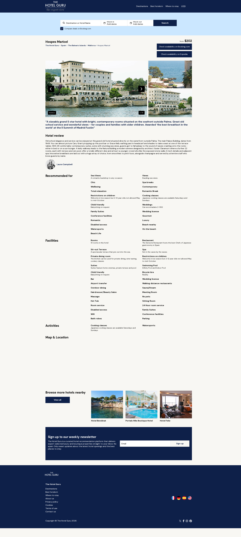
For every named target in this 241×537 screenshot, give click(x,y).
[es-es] (184, 498)
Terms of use (51, 508)
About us (49, 498)
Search (165, 23)
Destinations (142, 6)
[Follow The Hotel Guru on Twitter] (180, 521)
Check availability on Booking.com (174, 46)
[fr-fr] (173, 498)
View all (57, 400)
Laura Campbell (64, 164)
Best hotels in (156, 6)
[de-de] (179, 498)
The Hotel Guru (53, 484)
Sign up (180, 443)
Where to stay (172, 6)
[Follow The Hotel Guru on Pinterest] (190, 521)
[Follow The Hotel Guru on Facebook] (183, 521)
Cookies (49, 505)
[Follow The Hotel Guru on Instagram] (187, 521)
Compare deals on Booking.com (78, 28)
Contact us (50, 511)
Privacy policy (51, 501)
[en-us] (190, 498)
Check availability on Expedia (174, 54)
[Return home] (55, 6)
